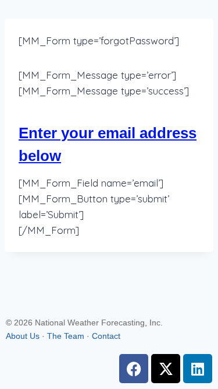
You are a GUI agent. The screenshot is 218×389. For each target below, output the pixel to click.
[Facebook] (133, 368)
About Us (23, 336)
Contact (106, 336)
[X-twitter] (165, 368)
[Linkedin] (197, 368)
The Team (65, 336)
